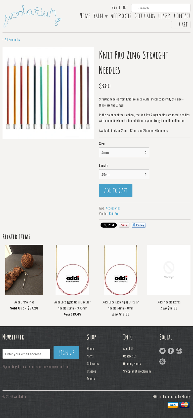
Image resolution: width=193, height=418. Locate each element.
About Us (128, 348)
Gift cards (93, 363)
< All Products (11, 39)
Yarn (100, 17)
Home (85, 17)
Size (102, 143)
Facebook (171, 351)
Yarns (90, 355)
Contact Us (129, 355)
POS (155, 396)
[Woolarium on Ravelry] (179, 351)
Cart (183, 24)
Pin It (124, 225)
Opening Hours (132, 363)
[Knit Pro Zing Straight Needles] (48, 93)
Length (103, 165)
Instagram (162, 361)
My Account (120, 8)
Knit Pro (114, 213)
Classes (164, 17)
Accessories (121, 17)
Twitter (162, 351)
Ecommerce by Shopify (176, 396)
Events (91, 378)
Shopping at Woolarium (137, 371)
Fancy (139, 225)
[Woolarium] (32, 16)
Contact (182, 17)
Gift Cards (144, 17)
